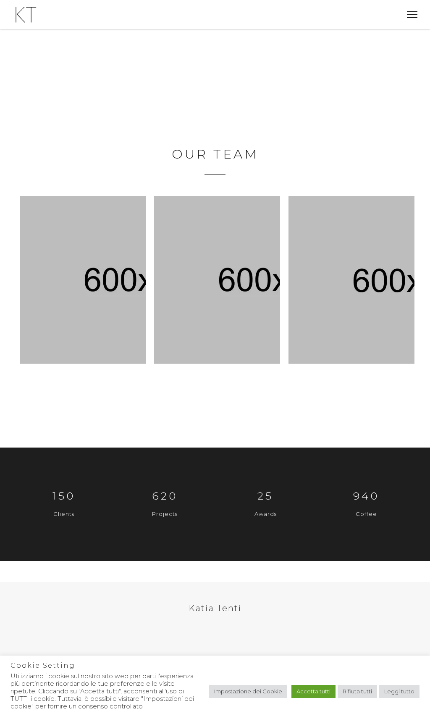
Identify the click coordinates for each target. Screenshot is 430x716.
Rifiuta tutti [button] (357, 691)
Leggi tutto (399, 691)
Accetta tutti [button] (313, 691)
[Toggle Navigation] (409, 14)
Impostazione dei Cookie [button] (248, 691)
